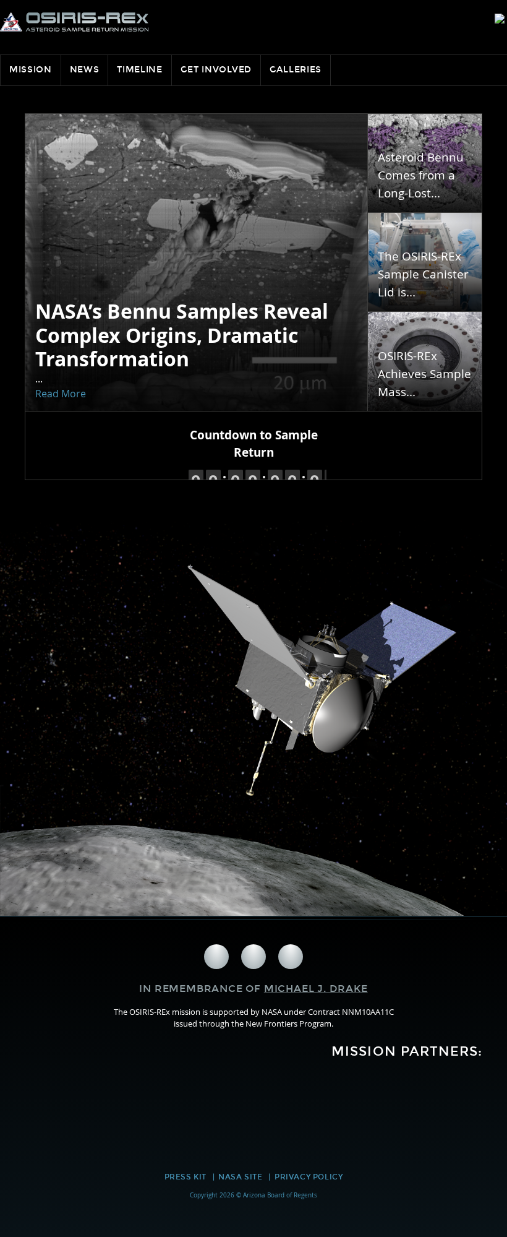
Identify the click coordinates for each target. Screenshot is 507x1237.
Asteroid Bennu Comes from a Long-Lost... (421, 175)
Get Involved (216, 69)
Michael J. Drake (316, 988)
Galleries (296, 69)
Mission (30, 69)
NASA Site (240, 1177)
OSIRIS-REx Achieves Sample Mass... (424, 374)
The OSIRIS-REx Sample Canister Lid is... (423, 274)
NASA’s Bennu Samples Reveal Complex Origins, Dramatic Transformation (181, 335)
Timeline (140, 69)
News (85, 69)
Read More (60, 393)
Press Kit (185, 1177)
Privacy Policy (309, 1177)
